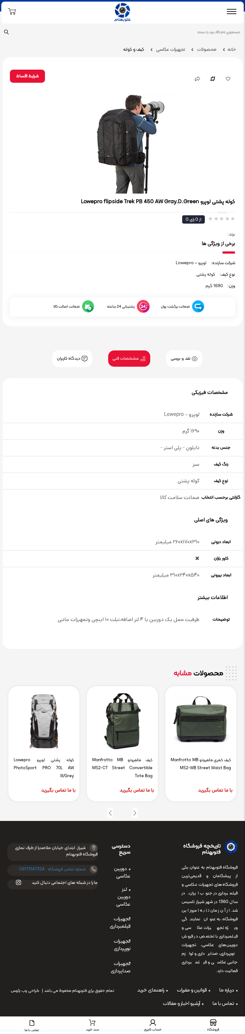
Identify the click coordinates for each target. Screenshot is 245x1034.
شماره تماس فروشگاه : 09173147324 (52, 869)
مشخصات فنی (126, 358)
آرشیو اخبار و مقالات (181, 1003)
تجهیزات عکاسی (170, 49)
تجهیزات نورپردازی (122, 945)
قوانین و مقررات (192, 990)
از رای (193, 219)
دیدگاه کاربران (69, 358)
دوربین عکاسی (122, 872)
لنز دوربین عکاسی (123, 897)
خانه (231, 49)
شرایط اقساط (27, 76)
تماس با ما (223, 1003)
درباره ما (226, 990)
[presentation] (134, 813)
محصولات (206, 49)
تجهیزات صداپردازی (120, 967)
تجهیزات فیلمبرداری (120, 922)
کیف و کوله (133, 49)
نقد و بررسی (181, 358)
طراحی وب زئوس (25, 991)
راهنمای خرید (150, 990)
